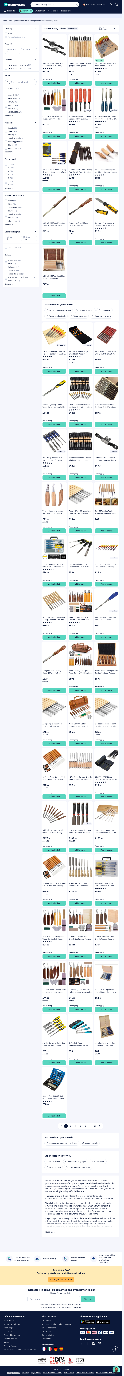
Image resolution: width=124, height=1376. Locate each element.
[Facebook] (88, 1343)
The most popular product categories (57, 1324)
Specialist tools (19, 21)
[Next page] (100, 1126)
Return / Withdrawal (12, 1324)
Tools (10, 21)
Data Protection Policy (52, 1372)
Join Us (6, 1342)
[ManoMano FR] (44, 1349)
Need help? (8, 1328)
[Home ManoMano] (15, 4)
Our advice (46, 1320)
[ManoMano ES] (61, 1349)
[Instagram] (94, 1343)
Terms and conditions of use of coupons (20, 1349)
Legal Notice (36, 1372)
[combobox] (107, 28)
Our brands (46, 1331)
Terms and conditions (85, 1372)
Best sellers (46, 1338)
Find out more (77, 1307)
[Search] (33, 4)
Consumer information (105, 1372)
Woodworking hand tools (34, 21)
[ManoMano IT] (50, 1349)
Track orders (9, 1320)
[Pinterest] (99, 1343)
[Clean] (76, 4)
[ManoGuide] (116, 1370)
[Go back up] (115, 1349)
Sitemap (25, 1372)
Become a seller (10, 1338)
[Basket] (116, 4)
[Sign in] (110, 4)
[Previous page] (61, 1126)
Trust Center (69, 1372)
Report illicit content (12, 1335)
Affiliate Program (10, 1346)
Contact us (8, 1331)
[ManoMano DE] (56, 1349)
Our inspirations (48, 1335)
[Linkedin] (82, 1343)
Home (5, 21)
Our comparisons (49, 1328)
